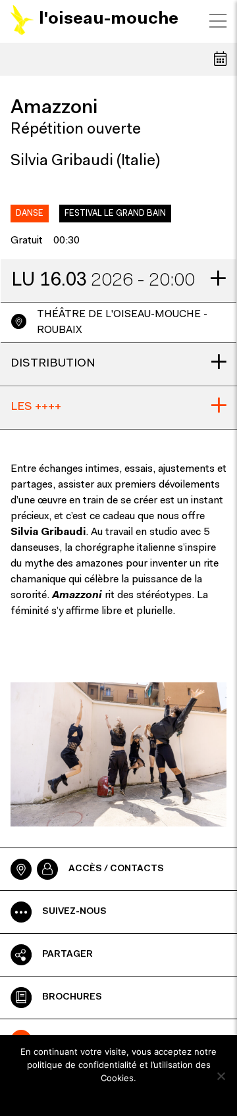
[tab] (118, 281)
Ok (118, 1095)
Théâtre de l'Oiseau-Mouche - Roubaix (122, 322)
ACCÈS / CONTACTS (116, 869)
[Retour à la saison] (220, 58)
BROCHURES (72, 997)
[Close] (217, 21)
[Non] (220, 1075)
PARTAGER (67, 954)
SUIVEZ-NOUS (74, 912)
